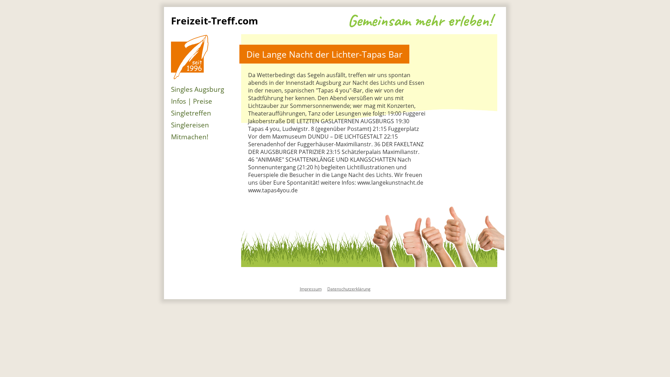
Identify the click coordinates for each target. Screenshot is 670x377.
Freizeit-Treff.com (214, 20)
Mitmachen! (189, 136)
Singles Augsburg (197, 89)
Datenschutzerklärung (349, 289)
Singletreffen (191, 113)
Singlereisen (190, 125)
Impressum (311, 289)
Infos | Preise (191, 101)
